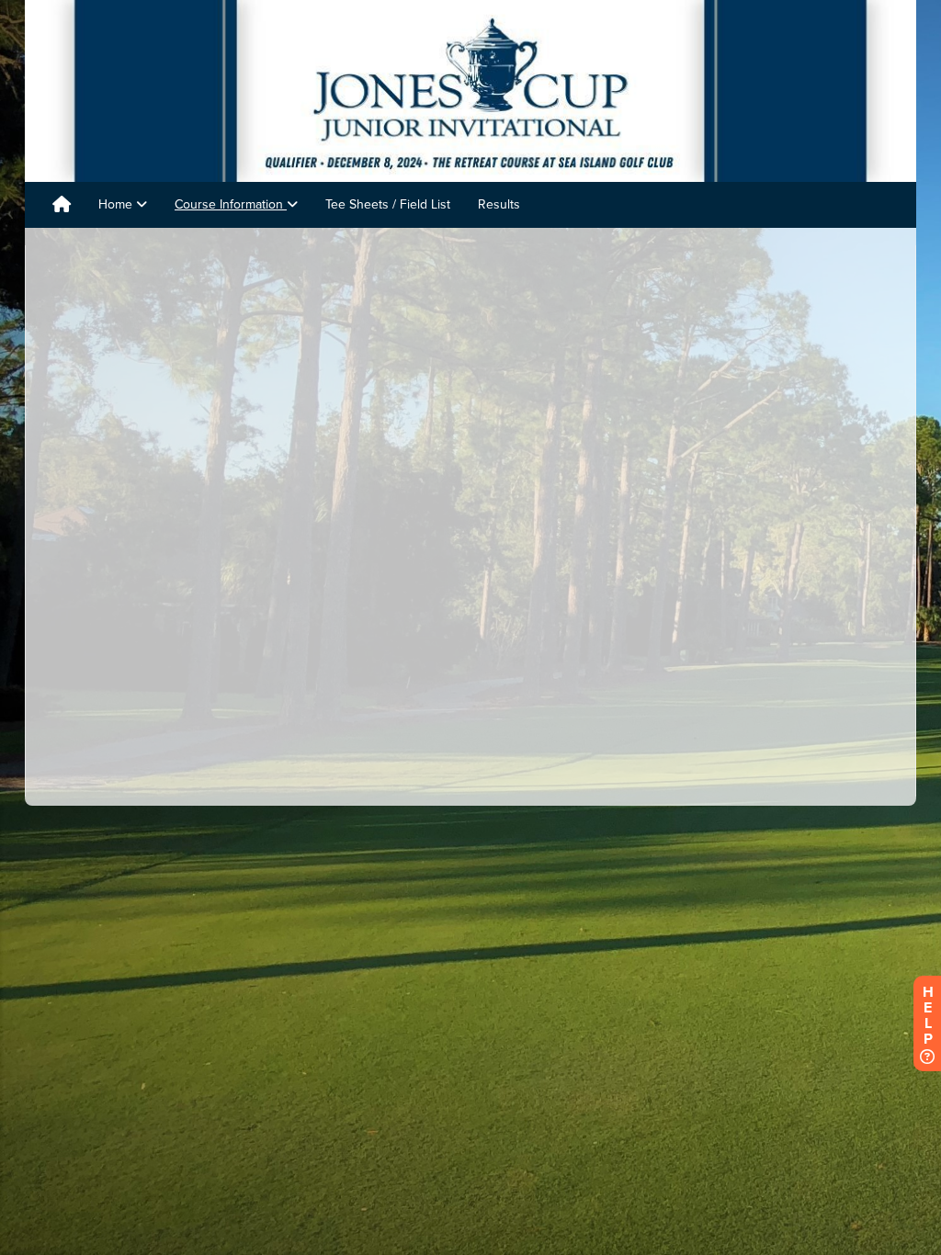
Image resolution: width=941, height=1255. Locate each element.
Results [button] (499, 204)
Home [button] (117, 204)
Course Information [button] (231, 204)
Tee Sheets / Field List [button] (387, 204)
